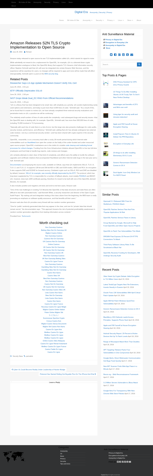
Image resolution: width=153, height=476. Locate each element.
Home (13, 2)
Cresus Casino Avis (53, 321)
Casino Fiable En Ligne (54, 349)
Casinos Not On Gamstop (53, 239)
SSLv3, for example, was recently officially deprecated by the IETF (51, 173)
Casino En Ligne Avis (54, 329)
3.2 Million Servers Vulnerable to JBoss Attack (120, 383)
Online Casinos (54, 244)
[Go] (139, 64)
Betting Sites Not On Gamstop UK (54, 230)
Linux (64, 2)
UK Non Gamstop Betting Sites (53, 258)
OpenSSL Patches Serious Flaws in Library (119, 218)
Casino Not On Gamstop (54, 284)
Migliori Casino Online (54, 233)
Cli (61, 454)
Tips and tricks (65, 464)
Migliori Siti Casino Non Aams (54, 327)
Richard (28, 52)
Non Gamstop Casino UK (53, 253)
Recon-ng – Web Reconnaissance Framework (120, 374)
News (62, 456)
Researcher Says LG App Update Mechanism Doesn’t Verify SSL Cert (43, 83)
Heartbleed (31, 142)
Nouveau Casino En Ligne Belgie (53, 307)
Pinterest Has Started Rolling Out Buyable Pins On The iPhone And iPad (67, 374)
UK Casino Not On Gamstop (53, 247)
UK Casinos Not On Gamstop (54, 241)
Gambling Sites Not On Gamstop (53, 267)
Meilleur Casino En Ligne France (53, 346)
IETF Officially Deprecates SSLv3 (26, 91)
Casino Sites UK (54, 275)
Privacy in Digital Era (113, 40)
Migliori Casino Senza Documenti (53, 324)
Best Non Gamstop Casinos (53, 256)
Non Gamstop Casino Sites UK (53, 290)
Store (70, 2)
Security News (18, 356)
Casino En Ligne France (54, 261)
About (13, 6)
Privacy (56, 2)
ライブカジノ (54, 315)
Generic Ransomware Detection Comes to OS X (121, 309)
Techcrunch (26, 216)
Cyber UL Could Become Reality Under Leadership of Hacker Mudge (39, 370)
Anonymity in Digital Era (115, 45)
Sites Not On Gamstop (53, 295)
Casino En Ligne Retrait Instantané (54, 344)
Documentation (16, 165)
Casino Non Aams (54, 273)
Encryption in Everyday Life (116, 42)
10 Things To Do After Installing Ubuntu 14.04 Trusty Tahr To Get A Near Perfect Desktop (126, 94)
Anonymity (37, 2)
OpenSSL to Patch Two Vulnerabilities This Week (121, 231)
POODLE (82, 176)
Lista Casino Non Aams (54, 293)
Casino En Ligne (54, 352)
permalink (29, 356)
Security (47, 2)
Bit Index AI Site (25, 2)
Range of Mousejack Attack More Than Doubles (121, 342)
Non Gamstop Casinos (53, 227)
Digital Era (93, 12)
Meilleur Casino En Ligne (53, 332)
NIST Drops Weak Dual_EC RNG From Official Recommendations (41, 98)
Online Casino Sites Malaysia (54, 341)
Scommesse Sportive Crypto (54, 318)
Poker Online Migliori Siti (54, 312)
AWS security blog (51, 74)
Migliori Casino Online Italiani (54, 309)
